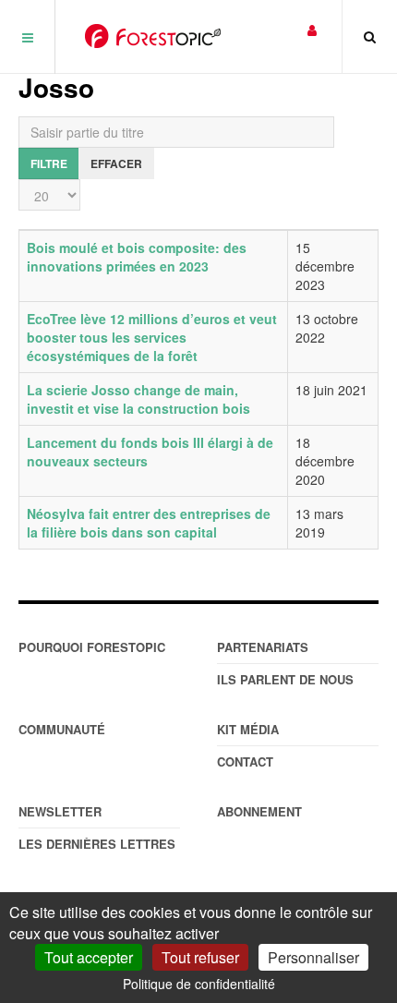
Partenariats (262, 647)
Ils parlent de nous (285, 679)
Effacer (116, 163)
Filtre (48, 163)
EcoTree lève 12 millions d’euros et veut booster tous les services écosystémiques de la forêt (152, 337)
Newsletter (60, 811)
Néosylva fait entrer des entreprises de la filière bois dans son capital (149, 522)
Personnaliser (313, 957)
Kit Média (248, 729)
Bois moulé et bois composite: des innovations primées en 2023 (137, 256)
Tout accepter (88, 957)
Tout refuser (200, 957)
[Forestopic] (153, 36)
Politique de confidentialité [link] (199, 983)
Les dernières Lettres (96, 843)
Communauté (61, 729)
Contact (245, 761)
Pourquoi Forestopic (91, 647)
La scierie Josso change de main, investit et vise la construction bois (138, 399)
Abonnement (259, 811)
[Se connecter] (312, 29)
